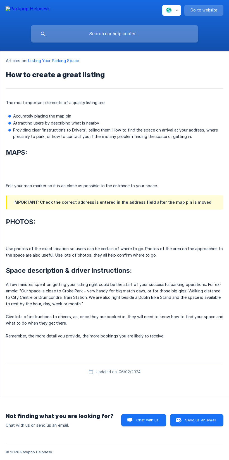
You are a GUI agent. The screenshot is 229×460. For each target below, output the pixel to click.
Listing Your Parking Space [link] (53, 60)
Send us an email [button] (200, 420)
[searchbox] (114, 34)
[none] (28, 11)
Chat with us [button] (147, 420)
